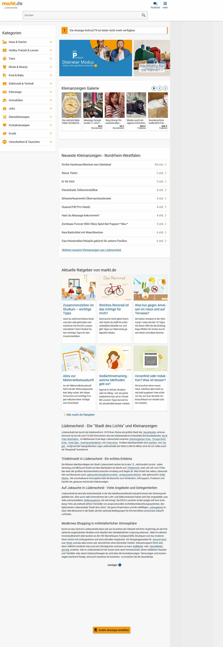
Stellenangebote (92, 500)
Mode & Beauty (18, 67)
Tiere (12, 58)
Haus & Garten (18, 42)
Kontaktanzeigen (19, 125)
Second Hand (159, 539)
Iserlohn (153, 442)
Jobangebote (156, 507)
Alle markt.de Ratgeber (80, 414)
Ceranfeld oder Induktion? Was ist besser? (150, 378)
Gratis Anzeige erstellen (114, 630)
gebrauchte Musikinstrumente (102, 474)
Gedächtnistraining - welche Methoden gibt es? (113, 380)
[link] (71, 111)
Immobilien (16, 100)
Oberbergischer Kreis (140, 439)
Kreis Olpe (73, 442)
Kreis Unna (112, 442)
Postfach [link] (155, 7)
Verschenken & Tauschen (24, 141)
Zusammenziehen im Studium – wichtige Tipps (78, 309)
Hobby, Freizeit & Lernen (23, 50)
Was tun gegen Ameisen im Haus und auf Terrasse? (150, 309)
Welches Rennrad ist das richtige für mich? (114, 309)
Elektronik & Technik (21, 83)
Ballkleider (138, 546)
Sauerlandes (149, 432)
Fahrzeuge (15, 92)
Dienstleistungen (19, 116)
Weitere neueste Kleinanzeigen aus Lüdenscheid (91, 250)
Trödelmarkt (133, 468)
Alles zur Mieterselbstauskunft (78, 378)
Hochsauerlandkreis (90, 442)
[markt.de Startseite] (12, 3)
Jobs (12, 108)
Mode (69, 543)
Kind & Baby (16, 75)
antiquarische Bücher (130, 474)
